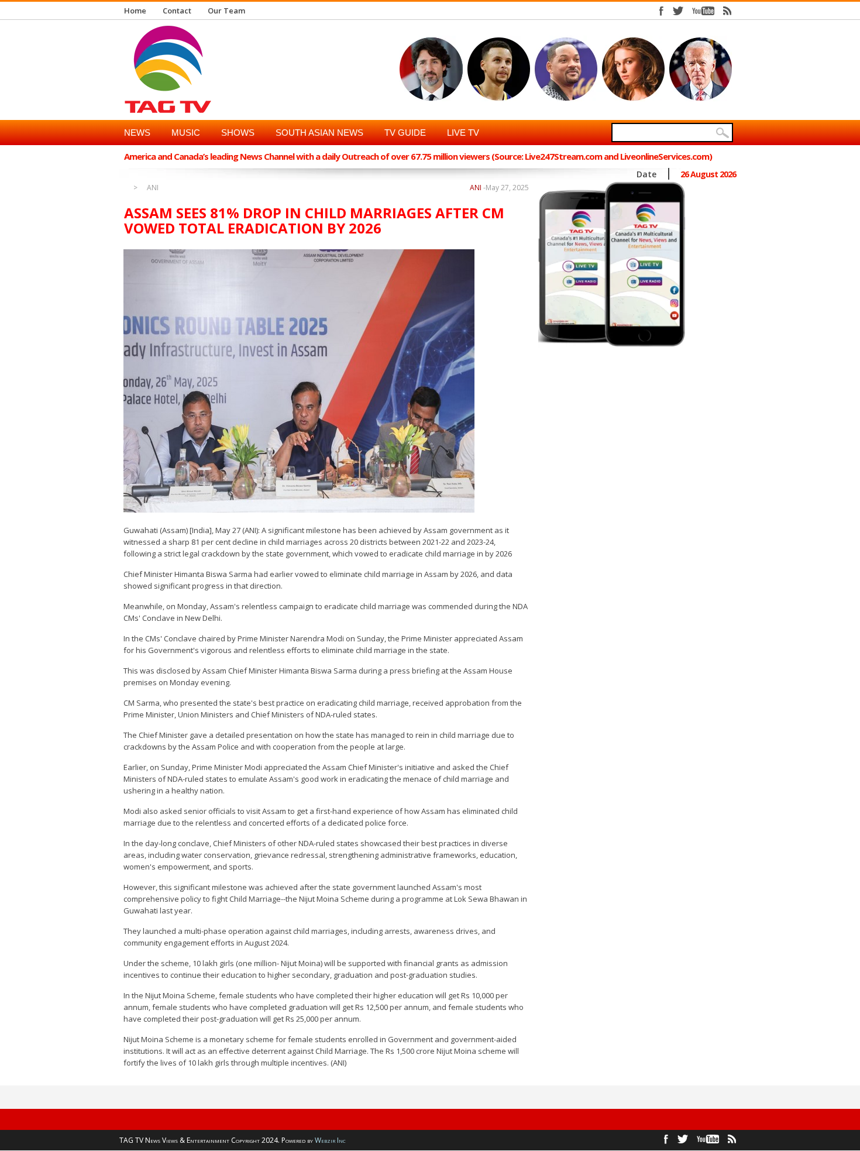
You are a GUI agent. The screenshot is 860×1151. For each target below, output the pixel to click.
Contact (177, 10)
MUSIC (185, 133)
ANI (153, 187)
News (137, 133)
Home (135, 10)
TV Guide (405, 133)
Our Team (226, 10)
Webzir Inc (330, 1140)
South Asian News (319, 133)
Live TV (463, 133)
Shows (237, 133)
